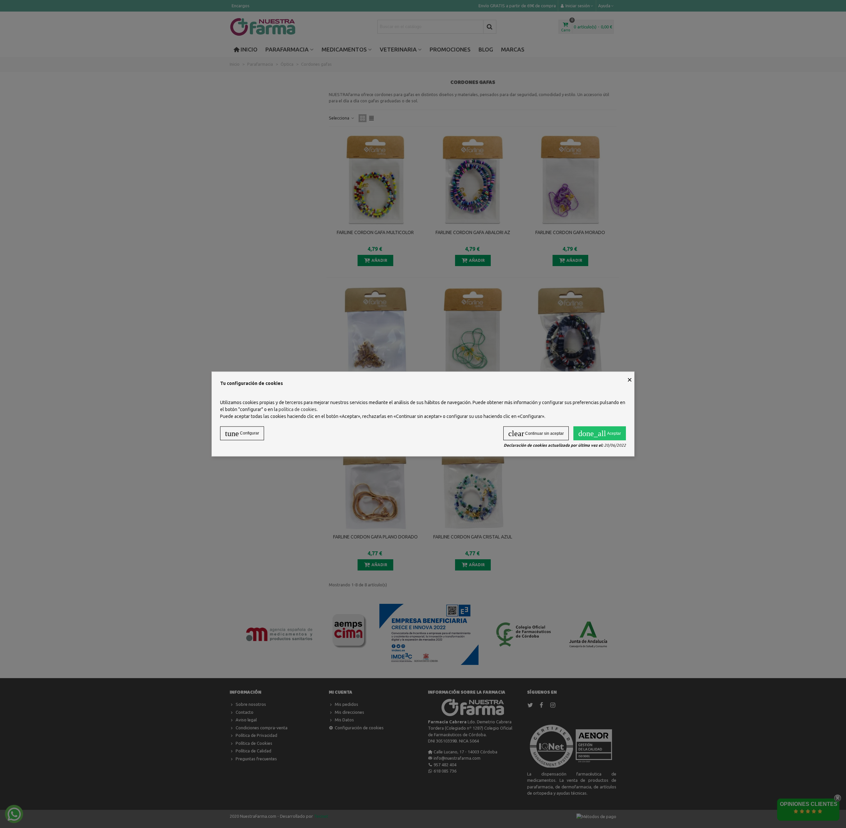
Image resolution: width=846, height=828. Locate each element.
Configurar (242, 433)
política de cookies (298, 409)
